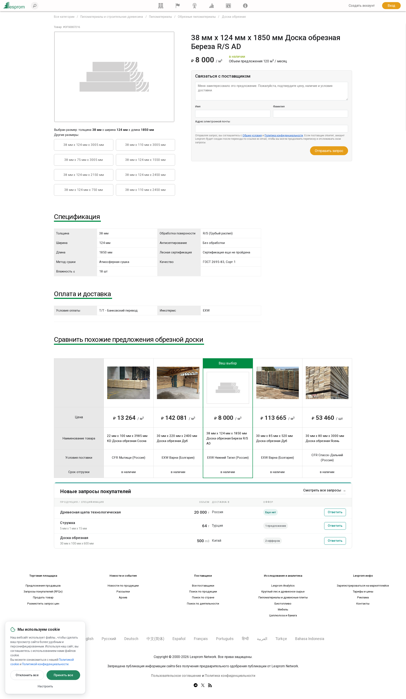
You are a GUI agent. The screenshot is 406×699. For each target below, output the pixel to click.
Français (201, 639)
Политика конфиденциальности (284, 135)
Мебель (283, 609)
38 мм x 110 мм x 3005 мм (145, 145)
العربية (262, 639)
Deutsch (131, 639)
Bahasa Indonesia (309, 639)
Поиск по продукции (203, 591)
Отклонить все (27, 675)
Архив (123, 597)
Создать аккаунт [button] (362, 6)
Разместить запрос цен (43, 603)
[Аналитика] (211, 5)
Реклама (363, 597)
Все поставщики (203, 585)
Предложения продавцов (43, 585)
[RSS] (210, 685)
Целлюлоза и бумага (283, 615)
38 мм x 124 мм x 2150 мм (83, 175)
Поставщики (203, 575)
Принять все (63, 675)
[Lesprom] (245, 5)
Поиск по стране (203, 597)
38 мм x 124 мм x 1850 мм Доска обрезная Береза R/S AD (227, 438)
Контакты (362, 603)
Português (225, 639)
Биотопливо (282, 603)
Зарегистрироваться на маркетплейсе (363, 585)
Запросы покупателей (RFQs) (43, 591)
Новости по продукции (123, 585)
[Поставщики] (177, 5)
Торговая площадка (43, 575)
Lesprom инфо (363, 575)
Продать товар (43, 597)
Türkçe (281, 639)
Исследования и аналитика (283, 575)
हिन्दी (245, 639)
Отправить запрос (329, 151)
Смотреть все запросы (324, 490)
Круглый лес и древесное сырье (282, 591)
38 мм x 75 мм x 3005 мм (83, 160)
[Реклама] (228, 5)
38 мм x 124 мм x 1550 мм (145, 160)
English (87, 639)
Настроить (45, 686)
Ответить (335, 512)
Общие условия (252, 135)
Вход (391, 6)
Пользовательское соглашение (176, 676)
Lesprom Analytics (283, 585)
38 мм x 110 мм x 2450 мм (145, 190)
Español (179, 639)
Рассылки (123, 591)
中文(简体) (155, 639)
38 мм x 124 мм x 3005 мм (83, 145)
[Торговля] (160, 5)
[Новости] (194, 5)
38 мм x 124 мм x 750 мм (83, 190)
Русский (109, 639)
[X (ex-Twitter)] (202, 685)
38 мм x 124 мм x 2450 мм (145, 175)
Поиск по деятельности (203, 603)
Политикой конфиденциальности (45, 664)
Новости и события (123, 575)
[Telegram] (195, 685)
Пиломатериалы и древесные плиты (283, 597)
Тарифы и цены (363, 591)
